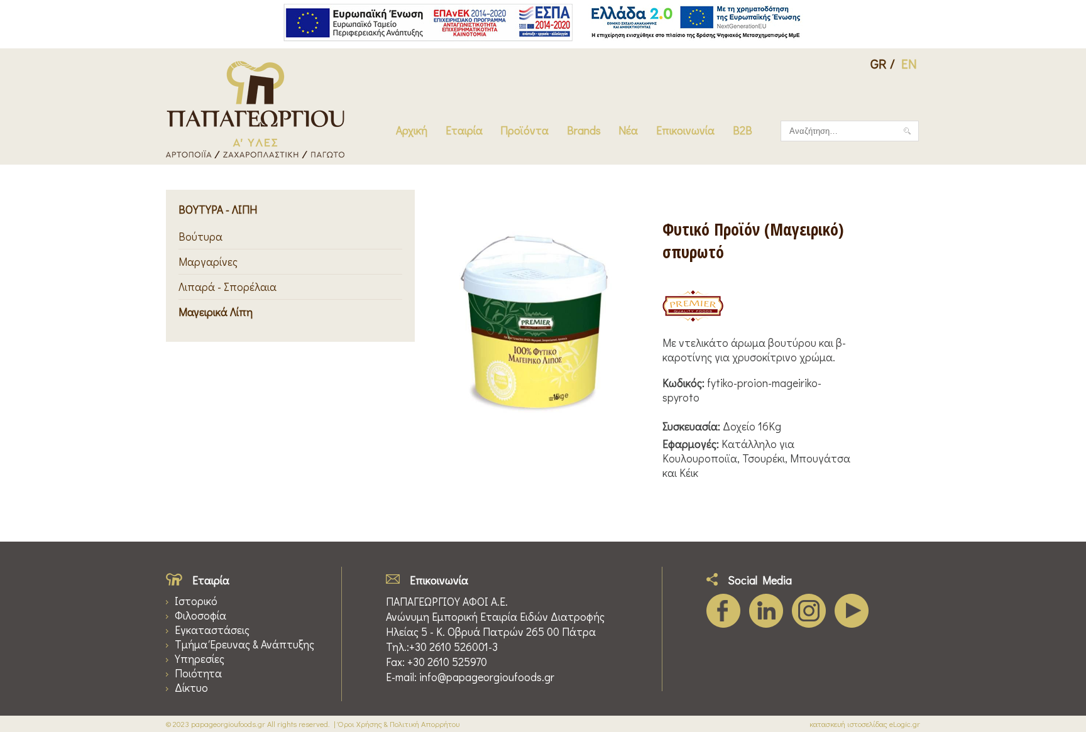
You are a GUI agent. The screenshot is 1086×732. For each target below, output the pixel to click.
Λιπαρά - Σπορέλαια (227, 287)
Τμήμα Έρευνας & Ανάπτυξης (244, 644)
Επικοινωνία (685, 130)
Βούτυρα (200, 236)
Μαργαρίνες (208, 261)
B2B (742, 130)
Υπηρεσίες (199, 659)
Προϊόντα (524, 130)
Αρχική (411, 130)
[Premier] (692, 307)
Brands (584, 130)
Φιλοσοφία (200, 615)
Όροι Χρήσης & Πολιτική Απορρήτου (398, 724)
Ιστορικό (196, 601)
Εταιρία (464, 130)
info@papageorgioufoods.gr (486, 677)
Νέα (628, 130)
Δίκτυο (191, 687)
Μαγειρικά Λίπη (215, 312)
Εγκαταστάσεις (212, 630)
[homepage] (255, 154)
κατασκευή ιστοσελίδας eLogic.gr (864, 724)
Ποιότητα (198, 673)
